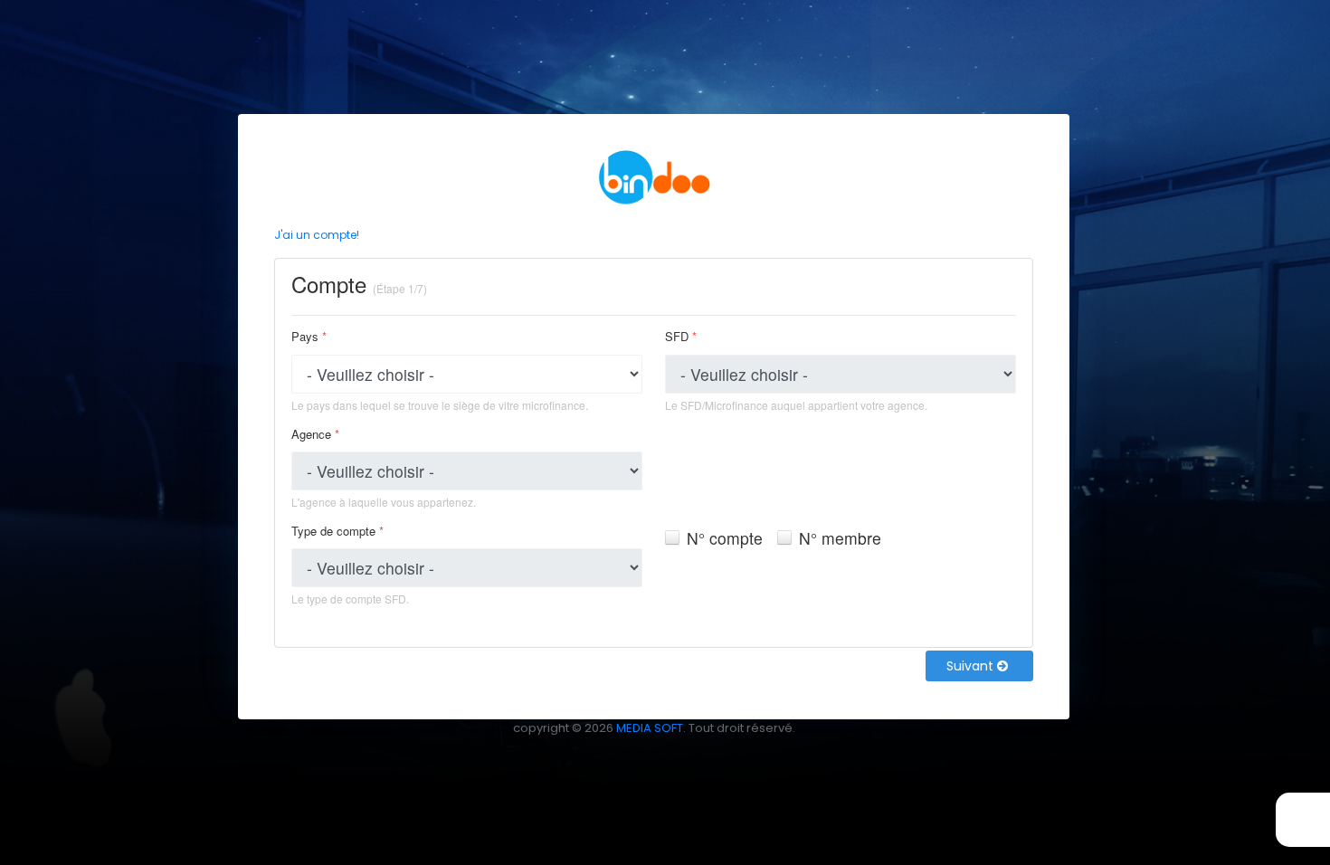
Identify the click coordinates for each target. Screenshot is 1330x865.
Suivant (971, 666)
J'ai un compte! (316, 234)
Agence (315, 434)
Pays (309, 336)
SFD (681, 336)
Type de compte (337, 531)
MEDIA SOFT (649, 728)
